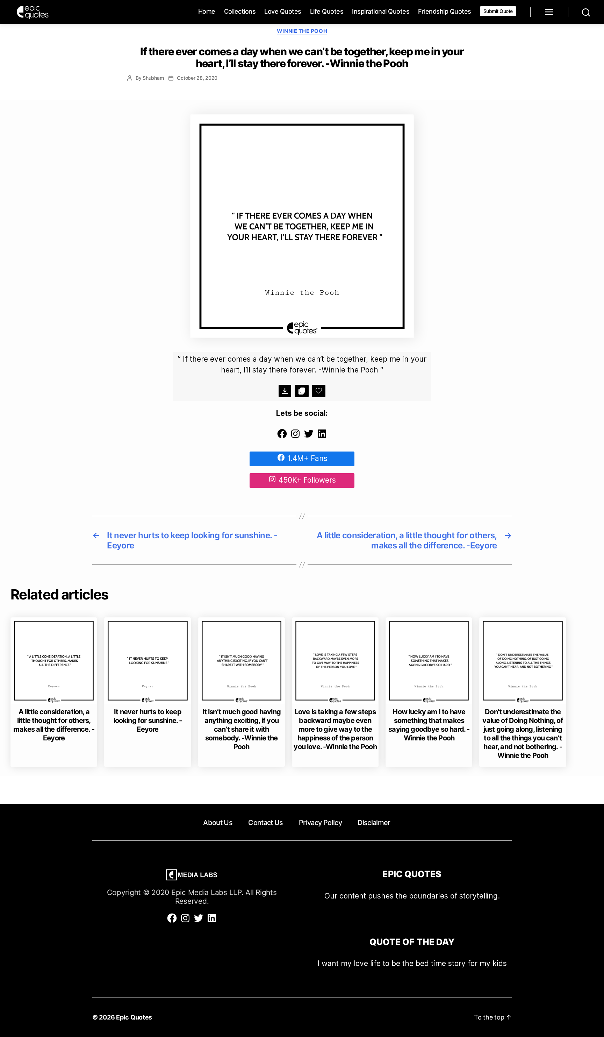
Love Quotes (282, 11)
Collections (240, 11)
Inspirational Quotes (380, 11)
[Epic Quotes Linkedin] (322, 436)
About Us (217, 822)
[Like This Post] (318, 391)
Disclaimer (374, 822)
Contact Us (265, 822)
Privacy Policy (320, 822)
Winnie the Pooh (302, 31)
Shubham (153, 78)
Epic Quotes (134, 1017)
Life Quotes (327, 11)
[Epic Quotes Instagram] (295, 436)
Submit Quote (498, 11)
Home (206, 11)
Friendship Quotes (444, 11)
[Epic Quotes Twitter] (308, 436)
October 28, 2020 (197, 78)
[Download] (285, 391)
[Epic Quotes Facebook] (282, 436)
